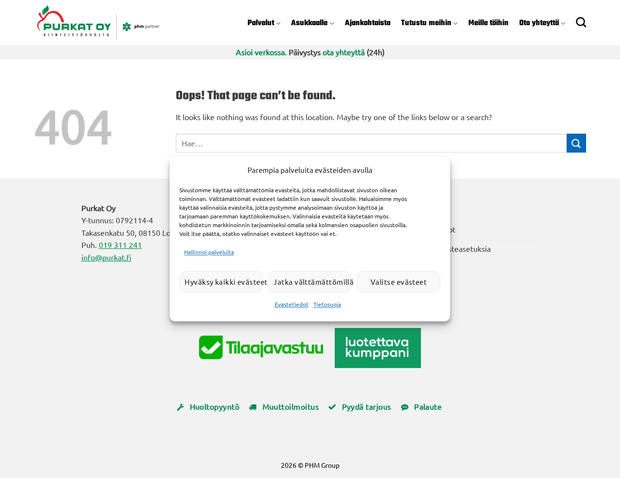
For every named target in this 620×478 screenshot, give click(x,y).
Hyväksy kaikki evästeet (224, 281)
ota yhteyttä (344, 52)
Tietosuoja (327, 304)
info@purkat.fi (106, 257)
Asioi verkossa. (261, 52)
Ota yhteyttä (539, 23)
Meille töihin (488, 23)
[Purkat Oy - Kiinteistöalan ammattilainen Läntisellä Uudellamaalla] (113, 22)
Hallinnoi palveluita (209, 252)
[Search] (581, 22)
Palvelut (261, 23)
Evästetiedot (292, 304)
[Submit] (576, 143)
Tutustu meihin (426, 23)
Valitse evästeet (399, 281)
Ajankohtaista (367, 23)
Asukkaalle (309, 23)
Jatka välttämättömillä (312, 281)
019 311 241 (120, 244)
